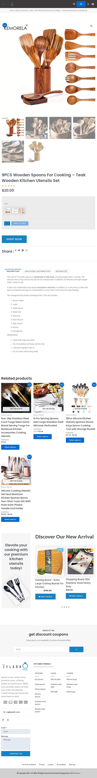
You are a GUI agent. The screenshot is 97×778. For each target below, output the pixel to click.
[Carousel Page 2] (64, 607)
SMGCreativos (75, 773)
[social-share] (15, 250)
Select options (10, 447)
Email (3, 728)
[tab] (13, 271)
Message (4, 736)
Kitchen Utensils (22, 10)
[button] (74, 4)
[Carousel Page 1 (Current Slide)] (61, 607)
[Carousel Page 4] (68, 607)
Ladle (31, 10)
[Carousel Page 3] (66, 607)
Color (6, 204)
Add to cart (20, 223)
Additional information (37, 271)
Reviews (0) (61, 271)
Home (12, 10)
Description (13, 271)
